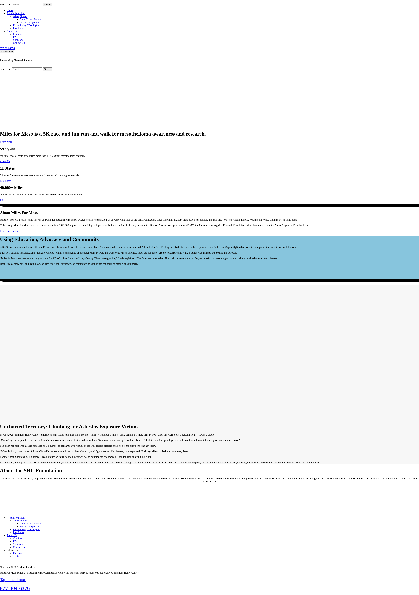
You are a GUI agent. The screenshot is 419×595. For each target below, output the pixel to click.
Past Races (18, 28)
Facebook (18, 553)
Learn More (6, 141)
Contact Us (19, 42)
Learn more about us (10, 231)
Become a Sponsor (29, 22)
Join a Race (6, 200)
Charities (17, 34)
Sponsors (18, 39)
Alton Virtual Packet (30, 19)
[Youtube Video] (1, 206)
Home (10, 10)
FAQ (15, 37)
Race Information (16, 13)
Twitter (16, 556)
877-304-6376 (7, 48)
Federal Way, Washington (26, 25)
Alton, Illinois (20, 16)
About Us (12, 31)
